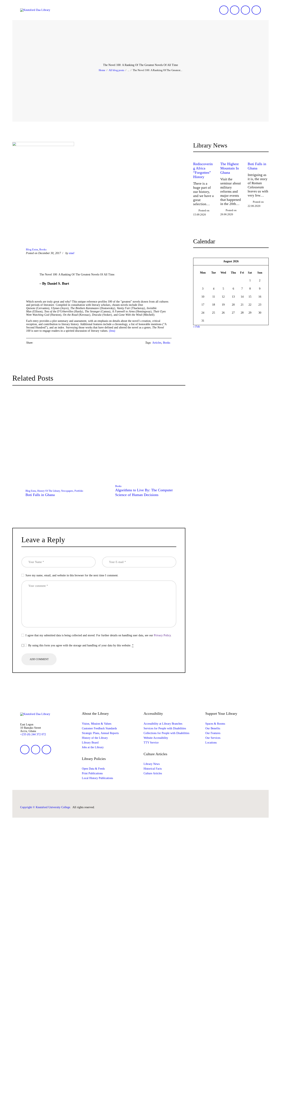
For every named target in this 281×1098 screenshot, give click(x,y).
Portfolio (78, 490)
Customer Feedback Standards (99, 728)
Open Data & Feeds (93, 768)
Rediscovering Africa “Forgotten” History (203, 170)
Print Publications (92, 773)
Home (102, 70)
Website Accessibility (156, 737)
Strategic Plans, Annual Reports (100, 733)
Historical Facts (153, 768)
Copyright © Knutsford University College (45, 807)
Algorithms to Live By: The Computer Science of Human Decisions (144, 492)
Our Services (212, 737)
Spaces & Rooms (215, 723)
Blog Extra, (31, 490)
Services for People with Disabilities (165, 728)
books (166, 342)
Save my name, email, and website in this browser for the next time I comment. (72, 575)
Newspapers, (67, 490)
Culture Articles (153, 773)
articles (156, 342)
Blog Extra (32, 249)
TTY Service (151, 742)
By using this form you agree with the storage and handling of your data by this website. (81, 645)
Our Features (212, 733)
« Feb (196, 326)
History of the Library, (49, 490)
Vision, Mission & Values (96, 723)
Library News (152, 763)
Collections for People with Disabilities (166, 733)
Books (42, 249)
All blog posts (116, 70)
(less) (112, 330)
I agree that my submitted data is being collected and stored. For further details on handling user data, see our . (99, 635)
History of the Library (95, 737)
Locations (211, 742)
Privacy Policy (162, 635)
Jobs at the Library (93, 747)
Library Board (90, 742)
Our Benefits (212, 728)
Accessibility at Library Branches (163, 723)
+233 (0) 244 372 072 (33, 734)
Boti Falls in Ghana (40, 495)
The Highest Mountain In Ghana (229, 168)
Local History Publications (97, 778)
